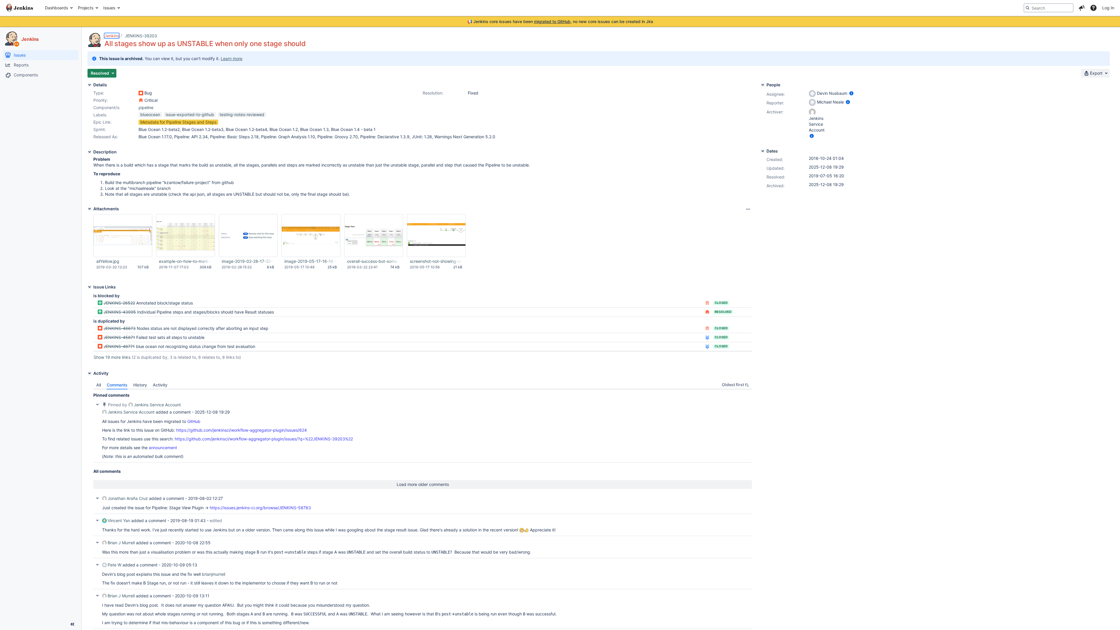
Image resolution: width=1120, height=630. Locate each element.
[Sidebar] (72, 624)
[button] (1081, 8)
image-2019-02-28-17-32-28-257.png (248, 261)
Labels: (100, 114)
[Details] (90, 85)
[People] (763, 85)
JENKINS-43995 (120, 311)
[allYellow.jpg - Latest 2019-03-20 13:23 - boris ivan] (123, 235)
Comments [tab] (117, 384)
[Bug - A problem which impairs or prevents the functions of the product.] (141, 93)
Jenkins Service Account (157, 404)
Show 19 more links (112, 357)
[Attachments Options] (748, 209)
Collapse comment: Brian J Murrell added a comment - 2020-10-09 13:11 (97, 595)
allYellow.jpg (107, 261)
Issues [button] (109, 7)
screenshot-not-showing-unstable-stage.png (436, 261)
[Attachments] (90, 209)
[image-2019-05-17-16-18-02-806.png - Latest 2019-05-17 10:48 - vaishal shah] (311, 235)
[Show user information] (851, 93)
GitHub (193, 421)
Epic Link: (102, 122)
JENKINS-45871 (119, 337)
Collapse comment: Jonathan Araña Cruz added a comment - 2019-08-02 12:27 (97, 498)
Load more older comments (423, 484)
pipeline (146, 107)
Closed (721, 303)
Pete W (114, 564)
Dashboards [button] (56, 7)
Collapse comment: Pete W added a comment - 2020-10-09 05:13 (97, 564)
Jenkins (111, 35)
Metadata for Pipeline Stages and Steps (178, 122)
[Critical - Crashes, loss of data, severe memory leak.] (141, 100)
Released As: (105, 136)
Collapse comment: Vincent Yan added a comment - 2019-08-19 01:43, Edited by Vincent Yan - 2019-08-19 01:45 (97, 520)
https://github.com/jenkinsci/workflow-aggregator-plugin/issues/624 (241, 430)
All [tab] (98, 384)
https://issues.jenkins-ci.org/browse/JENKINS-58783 (260, 507)
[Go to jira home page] (19, 8)
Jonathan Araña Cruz (128, 498)
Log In (1108, 7)
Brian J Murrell (121, 542)
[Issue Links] (90, 287)
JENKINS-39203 (141, 35)
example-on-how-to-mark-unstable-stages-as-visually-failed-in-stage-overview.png (185, 261)
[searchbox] (1048, 8)
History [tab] (140, 384)
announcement (163, 447)
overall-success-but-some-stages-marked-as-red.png (373, 261)
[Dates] (763, 151)
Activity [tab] (160, 384)
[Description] (90, 152)
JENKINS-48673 (120, 328)
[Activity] (90, 373)
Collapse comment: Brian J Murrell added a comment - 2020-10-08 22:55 (97, 542)
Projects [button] (85, 7)
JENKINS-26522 (119, 302)
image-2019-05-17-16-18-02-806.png (310, 261)
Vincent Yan (119, 520)
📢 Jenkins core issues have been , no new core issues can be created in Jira (560, 21)
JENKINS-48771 (119, 346)
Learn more (231, 58)
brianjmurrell (213, 574)
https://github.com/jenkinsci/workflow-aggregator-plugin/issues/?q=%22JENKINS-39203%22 (264, 438)
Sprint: (99, 129)
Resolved (723, 312)
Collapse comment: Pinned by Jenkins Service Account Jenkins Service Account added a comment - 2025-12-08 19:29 (97, 404)
